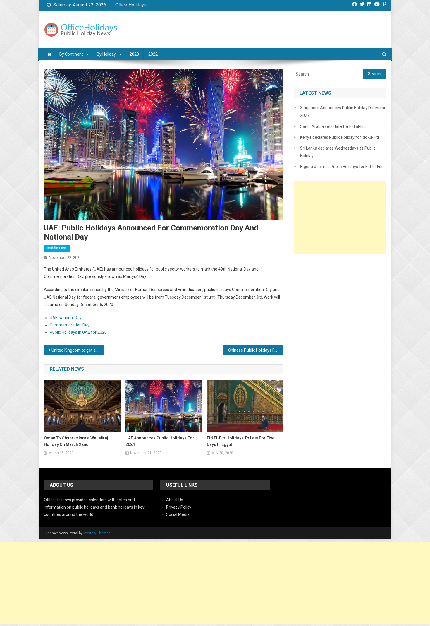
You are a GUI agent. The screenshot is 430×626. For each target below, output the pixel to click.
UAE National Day (66, 317)
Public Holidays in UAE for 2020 (78, 332)
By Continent (71, 54)
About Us (174, 499)
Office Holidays (131, 5)
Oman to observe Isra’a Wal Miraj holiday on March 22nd (76, 441)
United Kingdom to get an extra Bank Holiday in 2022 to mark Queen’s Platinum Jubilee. (77, 350)
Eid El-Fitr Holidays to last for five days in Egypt (240, 441)
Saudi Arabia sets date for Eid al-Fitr (333, 126)
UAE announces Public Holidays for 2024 (159, 441)
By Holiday (106, 54)
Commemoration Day (70, 325)
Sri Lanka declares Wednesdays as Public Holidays (338, 152)
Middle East (56, 248)
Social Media (178, 514)
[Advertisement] (340, 217)
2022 (153, 54)
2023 (134, 54)
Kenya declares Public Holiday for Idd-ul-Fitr (339, 137)
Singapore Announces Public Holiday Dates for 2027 (343, 111)
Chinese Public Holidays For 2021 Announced (255, 350)
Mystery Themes (97, 533)
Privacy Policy (178, 507)
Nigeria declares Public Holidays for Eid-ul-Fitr (341, 166)
